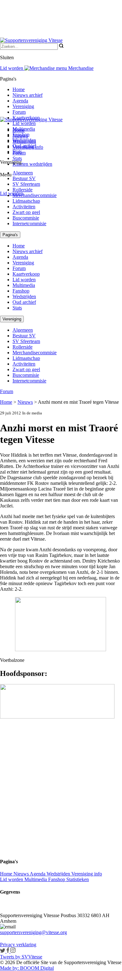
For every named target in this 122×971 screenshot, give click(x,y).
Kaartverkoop (26, 117)
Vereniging (23, 106)
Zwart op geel (26, 212)
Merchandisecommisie (35, 195)
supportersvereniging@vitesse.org (33, 932)
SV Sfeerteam (26, 184)
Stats (17, 158)
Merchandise (80, 68)
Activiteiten (24, 206)
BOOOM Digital (36, 968)
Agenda (20, 100)
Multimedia (24, 129)
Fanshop (21, 134)
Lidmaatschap (26, 201)
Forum (19, 112)
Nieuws (25, 402)
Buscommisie (26, 218)
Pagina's (10, 234)
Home (19, 89)
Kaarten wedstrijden (32, 164)
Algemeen (23, 172)
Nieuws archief (28, 95)
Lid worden (11, 193)
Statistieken (77, 879)
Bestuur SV (24, 178)
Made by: (9, 968)
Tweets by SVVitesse (21, 956)
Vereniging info (86, 873)
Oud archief (24, 145)
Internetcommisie (29, 223)
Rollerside (23, 189)
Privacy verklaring (18, 944)
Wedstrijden (24, 140)
